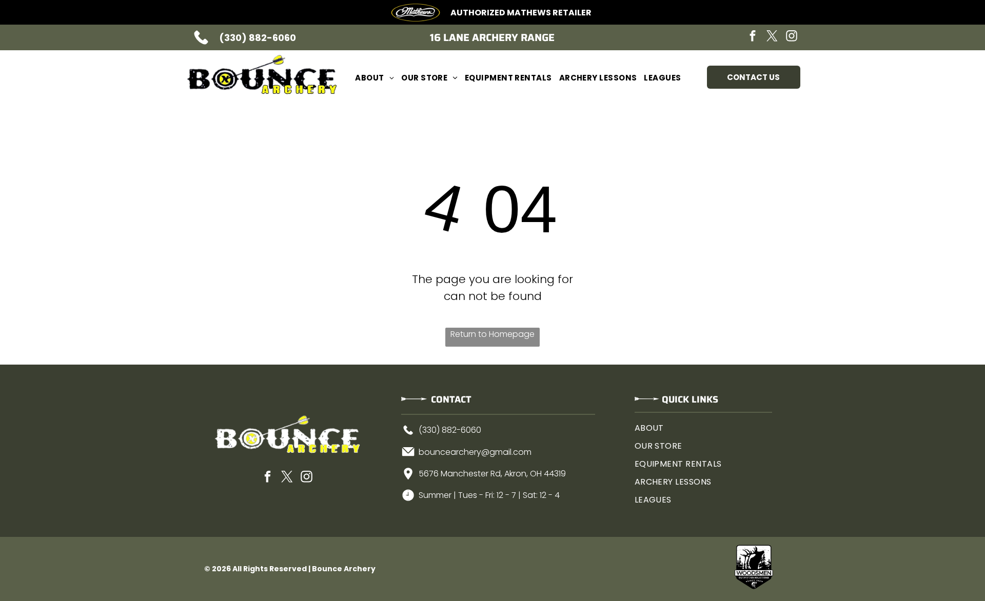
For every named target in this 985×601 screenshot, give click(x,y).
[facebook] (752, 37)
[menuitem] (374, 77)
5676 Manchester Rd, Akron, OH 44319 (492, 473)
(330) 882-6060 (257, 37)
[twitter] (772, 37)
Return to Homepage (492, 334)
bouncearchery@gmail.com (475, 452)
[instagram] (791, 37)
